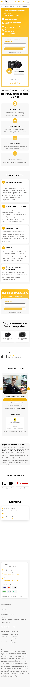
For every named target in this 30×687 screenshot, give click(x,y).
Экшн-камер (14, 634)
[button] (28, 388)
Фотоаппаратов (5, 631)
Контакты (3, 607)
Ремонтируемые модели (7, 614)
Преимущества (5, 90)
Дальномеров (4, 641)
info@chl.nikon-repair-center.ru (13, 514)
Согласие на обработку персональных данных (13, 619)
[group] (8, 484)
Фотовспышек (4, 634)
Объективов (14, 631)
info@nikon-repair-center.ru (11, 570)
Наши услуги (4, 617)
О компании (4, 612)
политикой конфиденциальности (15, 52)
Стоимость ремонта (6, 602)
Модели (22, 90)
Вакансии (3, 609)
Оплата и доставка (6, 604)
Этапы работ (14, 90)
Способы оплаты (5, 622)
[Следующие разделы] (29, 91)
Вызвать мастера (15, 399)
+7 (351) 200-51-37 (18, 1)
